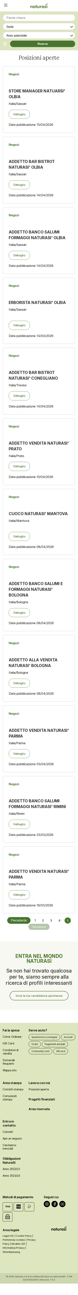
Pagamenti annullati (55, 1044)
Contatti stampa (13, 1089)
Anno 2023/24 (11, 1175)
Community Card (40, 1051)
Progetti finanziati (42, 1099)
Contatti (8, 1132)
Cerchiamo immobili (9, 1146)
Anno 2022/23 (11, 1169)
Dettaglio (19, 114)
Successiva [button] (39, 926)
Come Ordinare (12, 1036)
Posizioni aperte (39, 1089)
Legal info (8, 1235)
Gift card (60, 1051)
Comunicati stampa (10, 1097)
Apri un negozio (12, 1138)
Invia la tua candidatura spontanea (39, 995)
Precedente (19, 920)
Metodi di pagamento (18, 1197)
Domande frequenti (9, 1061)
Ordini (34, 1044)
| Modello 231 (17, 1243)
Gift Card (8, 1043)
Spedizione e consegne (44, 1037)
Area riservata (39, 1109)
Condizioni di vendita (10, 1051)
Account (68, 1037)
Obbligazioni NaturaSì (11, 1160)
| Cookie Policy (23, 1235)
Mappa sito (10, 1070)
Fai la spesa (11, 1030)
